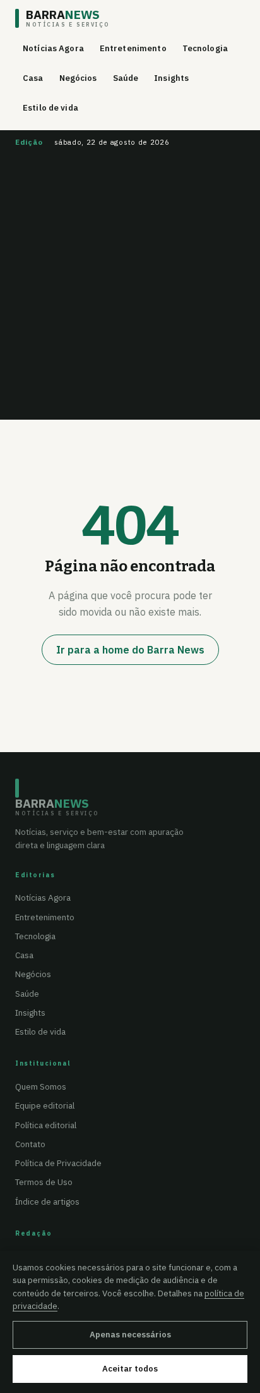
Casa (33, 78)
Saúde (126, 78)
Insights (171, 78)
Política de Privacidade (58, 1163)
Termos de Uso (44, 1182)
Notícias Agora (53, 48)
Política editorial (45, 1125)
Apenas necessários (130, 1334)
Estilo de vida (50, 107)
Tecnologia (205, 48)
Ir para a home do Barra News (130, 649)
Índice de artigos (47, 1201)
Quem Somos (40, 1086)
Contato (30, 1144)
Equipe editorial (44, 1105)
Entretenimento (133, 48)
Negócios (78, 78)
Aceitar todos (130, 1368)
